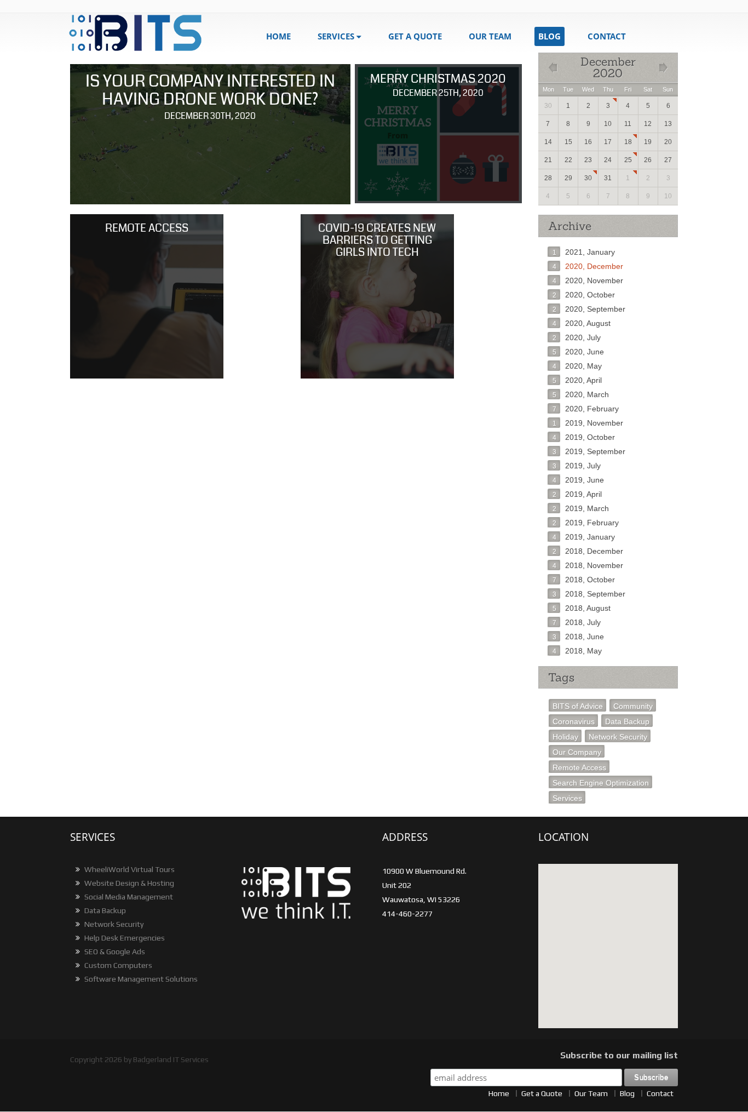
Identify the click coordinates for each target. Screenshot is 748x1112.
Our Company (577, 752)
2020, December (588, 266)
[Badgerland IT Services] (142, 33)
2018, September (589, 593)
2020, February (586, 408)
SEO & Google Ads (114, 951)
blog (549, 36)
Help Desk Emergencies (124, 937)
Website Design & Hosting (128, 883)
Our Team (490, 36)
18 (628, 142)
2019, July (577, 465)
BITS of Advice (578, 706)
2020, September (589, 309)
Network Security (618, 736)
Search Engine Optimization (601, 782)
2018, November (588, 565)
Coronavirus (574, 721)
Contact (607, 36)
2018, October (584, 579)
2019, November (588, 423)
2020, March (581, 394)
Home (278, 36)
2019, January (584, 536)
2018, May (577, 650)
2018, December (588, 551)
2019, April (577, 494)
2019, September (589, 451)
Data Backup (627, 721)
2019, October (584, 437)
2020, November (588, 280)
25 (628, 160)
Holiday (565, 736)
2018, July (577, 622)
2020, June (578, 351)
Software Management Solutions (140, 979)
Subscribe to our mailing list (619, 1055)
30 (588, 178)
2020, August (582, 323)
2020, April (577, 380)
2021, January (584, 252)
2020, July (577, 337)
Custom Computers (117, 965)
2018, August (582, 608)
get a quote (415, 36)
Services (336, 36)
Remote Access (579, 767)
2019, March (581, 508)
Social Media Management (128, 896)
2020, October (584, 294)
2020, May (577, 366)
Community (633, 706)
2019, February (586, 522)
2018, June (578, 636)
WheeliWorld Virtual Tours (129, 869)
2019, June (578, 479)
